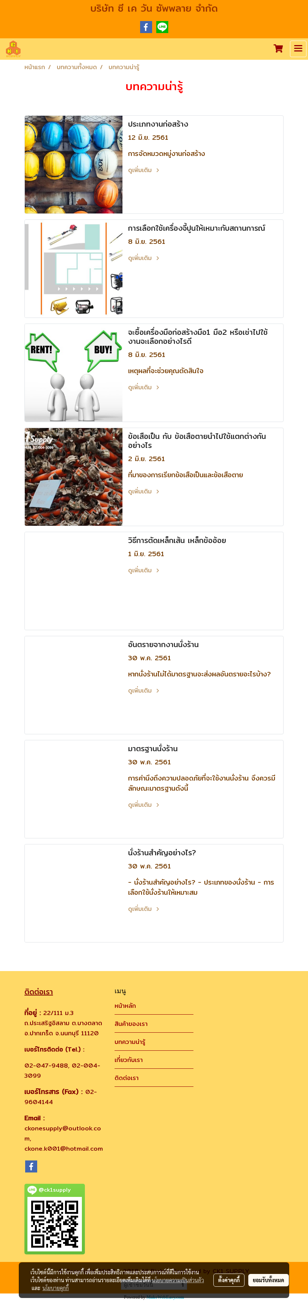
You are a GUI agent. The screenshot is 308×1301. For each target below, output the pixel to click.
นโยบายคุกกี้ (55, 1287)
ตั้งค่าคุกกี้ (229, 1280)
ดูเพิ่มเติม (141, 170)
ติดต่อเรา (127, 1078)
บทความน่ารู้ (130, 1042)
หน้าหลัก (125, 1006)
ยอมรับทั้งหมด (268, 1280)
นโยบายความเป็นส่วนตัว (178, 1280)
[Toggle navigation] (298, 49)
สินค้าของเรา (131, 1024)
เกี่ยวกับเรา (129, 1060)
